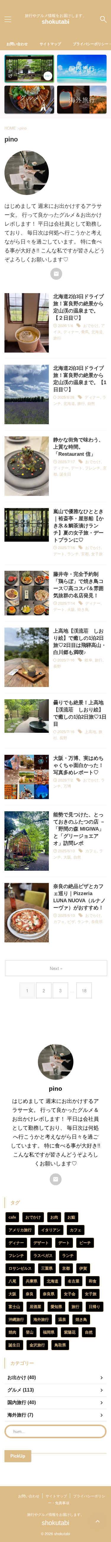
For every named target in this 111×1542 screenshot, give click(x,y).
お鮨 (71, 1217)
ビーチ (85, 1243)
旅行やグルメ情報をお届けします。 (55, 1514)
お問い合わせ (17, 43)
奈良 (29, 1294)
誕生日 (65, 474)
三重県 (47, 1268)
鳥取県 (60, 1345)
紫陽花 (69, 1332)
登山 (29, 1332)
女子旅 (97, 554)
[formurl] (56, 274)
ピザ (71, 921)
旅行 (57, 338)
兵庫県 (31, 1281)
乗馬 (85, 331)
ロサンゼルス (20, 1268)
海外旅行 (41, 1319)
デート (77, 468)
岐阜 (88, 660)
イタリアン (50, 1230)
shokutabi (56, 21)
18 (84, 990)
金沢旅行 (37, 1345)
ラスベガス (43, 1255)
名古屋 (73, 1281)
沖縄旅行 (16, 1319)
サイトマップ (50, 43)
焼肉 (12, 1332)
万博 (67, 786)
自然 (91, 403)
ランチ (73, 554)
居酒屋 (35, 1306)
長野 (57, 666)
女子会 (69, 1294)
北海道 (97, 331)
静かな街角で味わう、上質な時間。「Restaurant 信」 (78, 447)
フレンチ (92, 468)
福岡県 (48, 1332)
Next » (56, 968)
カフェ (91, 850)
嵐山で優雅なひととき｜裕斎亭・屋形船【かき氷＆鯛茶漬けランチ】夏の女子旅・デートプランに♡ (78, 526)
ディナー (71, 331)
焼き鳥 (83, 609)
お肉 (54, 1217)
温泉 (62, 1319)
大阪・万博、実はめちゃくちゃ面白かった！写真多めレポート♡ (78, 765)
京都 (85, 554)
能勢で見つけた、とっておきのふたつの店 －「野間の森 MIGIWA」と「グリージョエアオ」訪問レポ (79, 829)
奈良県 (97, 921)
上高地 (90, 731)
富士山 (14, 1306)
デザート (41, 1243)
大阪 (71, 609)
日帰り (94, 1306)
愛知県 (56, 1306)
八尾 (12, 1281)
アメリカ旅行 (20, 1230)
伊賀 (83, 1268)
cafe (12, 1217)
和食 (92, 1281)
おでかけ (91, 325)
